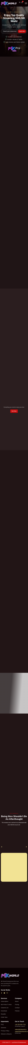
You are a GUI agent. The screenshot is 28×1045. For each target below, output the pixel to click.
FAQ (2, 1024)
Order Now (4, 1017)
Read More (6, 226)
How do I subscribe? (9, 914)
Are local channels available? (12, 926)
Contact (17, 1007)
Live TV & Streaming (11, 264)
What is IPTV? (7, 898)
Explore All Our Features (13, 283)
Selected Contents (10, 240)
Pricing (17, 1004)
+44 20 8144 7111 (20, 1024)
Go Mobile (7, 216)
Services (3, 1027)
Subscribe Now (14, 548)
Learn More (15, 667)
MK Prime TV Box (6, 1004)
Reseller (3, 1014)
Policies (17, 1011)
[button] (26, 3)
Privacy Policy (5, 1031)
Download (4, 1011)
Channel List (4, 1007)
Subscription (4, 1001)
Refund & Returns (6, 1034)
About (16, 1001)
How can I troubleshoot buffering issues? (10, 933)
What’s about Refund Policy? (12, 920)
